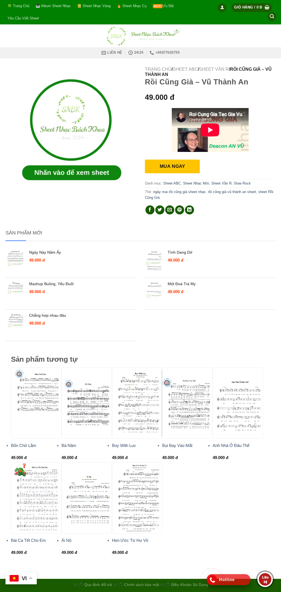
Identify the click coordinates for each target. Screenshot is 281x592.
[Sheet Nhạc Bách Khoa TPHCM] (140, 36)
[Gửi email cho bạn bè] (169, 209)
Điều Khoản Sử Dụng (189, 584)
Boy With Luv (124, 445)
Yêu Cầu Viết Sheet (23, 18)
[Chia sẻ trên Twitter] (159, 209)
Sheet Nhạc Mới (196, 183)
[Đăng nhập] (222, 7)
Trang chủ (158, 69)
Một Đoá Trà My (182, 284)
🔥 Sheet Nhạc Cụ (132, 6)
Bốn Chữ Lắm (23, 445)
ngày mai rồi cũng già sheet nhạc (179, 192)
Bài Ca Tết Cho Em (28, 540)
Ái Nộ (66, 540)
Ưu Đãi (168, 6)
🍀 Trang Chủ (18, 6)
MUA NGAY (172, 166)
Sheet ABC (185, 69)
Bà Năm (68, 445)
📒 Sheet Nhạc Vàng (94, 6)
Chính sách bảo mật (142, 584)
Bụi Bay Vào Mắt (177, 445)
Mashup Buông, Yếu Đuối (51, 284)
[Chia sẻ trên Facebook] (149, 209)
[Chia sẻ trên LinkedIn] (189, 209)
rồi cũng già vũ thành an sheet (232, 192)
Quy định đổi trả (98, 584)
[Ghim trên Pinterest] (179, 209)
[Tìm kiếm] (272, 16)
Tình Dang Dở (180, 252)
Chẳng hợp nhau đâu (47, 315)
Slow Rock (242, 183)
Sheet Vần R (214, 69)
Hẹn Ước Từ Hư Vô (130, 540)
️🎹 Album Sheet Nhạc (53, 6)
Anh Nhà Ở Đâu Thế (231, 445)
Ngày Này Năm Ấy (45, 252)
